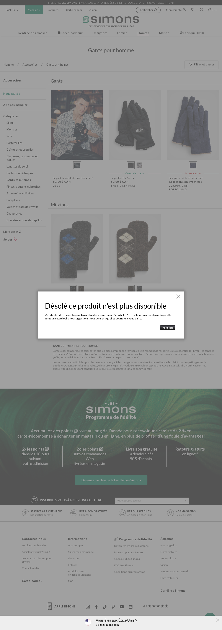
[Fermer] (178, 296)
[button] (166, 327)
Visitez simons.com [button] (107, 624)
